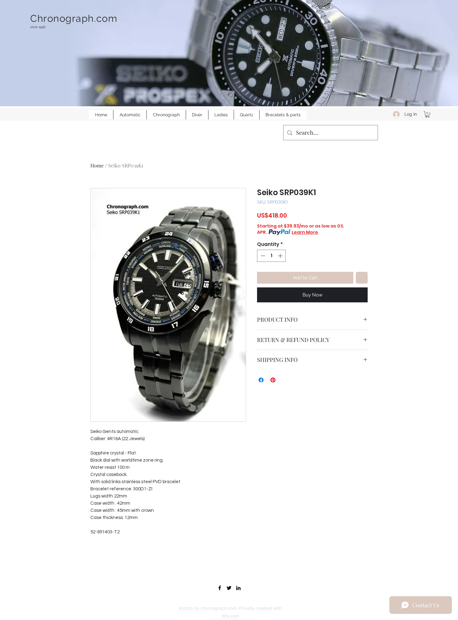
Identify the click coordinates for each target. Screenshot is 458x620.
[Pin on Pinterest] (273, 380)
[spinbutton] (271, 256)
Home (97, 165)
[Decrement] (262, 256)
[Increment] (281, 256)
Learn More (305, 232)
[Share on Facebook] (261, 380)
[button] (427, 114)
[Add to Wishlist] (362, 278)
